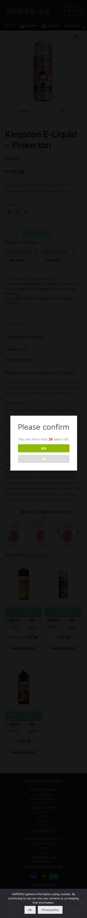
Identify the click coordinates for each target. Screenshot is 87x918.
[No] (82, 903)
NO (43, 459)
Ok (30, 910)
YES (43, 448)
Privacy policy (50, 910)
